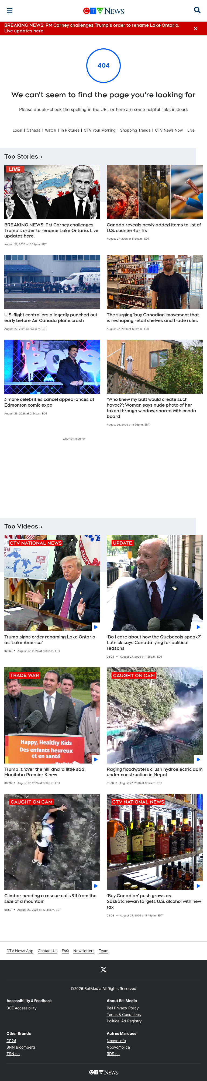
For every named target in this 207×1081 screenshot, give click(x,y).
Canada (33, 130)
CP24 (11, 1040)
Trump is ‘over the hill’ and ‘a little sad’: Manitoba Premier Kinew (45, 772)
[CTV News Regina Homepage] (103, 11)
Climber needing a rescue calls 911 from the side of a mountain (50, 898)
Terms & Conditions (124, 1014)
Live (191, 130)
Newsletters (83, 950)
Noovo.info (116, 1040)
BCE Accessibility (21, 1008)
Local (17, 130)
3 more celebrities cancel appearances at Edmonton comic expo (49, 402)
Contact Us (47, 950)
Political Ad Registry (124, 1021)
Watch (50, 130)
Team (103, 950)
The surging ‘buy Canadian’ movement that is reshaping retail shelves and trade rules (153, 317)
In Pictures (70, 130)
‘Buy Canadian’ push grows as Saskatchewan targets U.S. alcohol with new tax (154, 901)
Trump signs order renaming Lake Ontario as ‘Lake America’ (49, 639)
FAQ (65, 950)
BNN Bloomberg (20, 1047)
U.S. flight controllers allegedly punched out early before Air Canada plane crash (50, 317)
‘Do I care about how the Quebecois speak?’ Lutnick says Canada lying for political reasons (154, 642)
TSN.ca (13, 1053)
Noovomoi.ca (118, 1047)
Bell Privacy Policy (123, 1008)
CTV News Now (169, 130)
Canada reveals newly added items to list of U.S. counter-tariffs (154, 227)
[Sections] (9, 10)
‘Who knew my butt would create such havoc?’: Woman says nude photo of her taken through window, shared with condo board (151, 408)
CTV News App (19, 950)
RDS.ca (113, 1053)
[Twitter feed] (103, 969)
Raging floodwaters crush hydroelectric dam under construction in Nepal (155, 772)
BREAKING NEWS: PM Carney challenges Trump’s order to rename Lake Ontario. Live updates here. (51, 230)
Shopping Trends (135, 130)
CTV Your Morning (100, 130)
